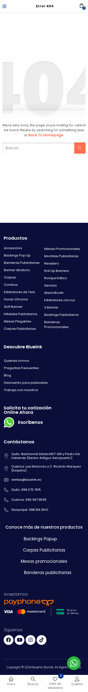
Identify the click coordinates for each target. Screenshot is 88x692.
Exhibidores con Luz (59, 300)
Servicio (50, 285)
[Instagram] (30, 640)
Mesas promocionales (44, 561)
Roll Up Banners (56, 270)
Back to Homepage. (46, 135)
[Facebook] (8, 640)
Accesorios (13, 248)
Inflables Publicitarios (20, 314)
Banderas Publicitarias (22, 262)
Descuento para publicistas (26, 382)
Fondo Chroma (16, 299)
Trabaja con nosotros (21, 390)
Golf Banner (13, 306)
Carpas (10, 277)
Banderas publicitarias (47, 572)
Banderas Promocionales (56, 324)
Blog (7, 375)
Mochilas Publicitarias (61, 256)
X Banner (51, 307)
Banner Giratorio (17, 270)
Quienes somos (16, 360)
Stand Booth (54, 292)
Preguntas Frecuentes (21, 368)
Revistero (51, 263)
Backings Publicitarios (61, 314)
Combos (11, 284)
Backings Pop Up (17, 255)
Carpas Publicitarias (20, 328)
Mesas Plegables (17, 321)
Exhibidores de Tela (19, 292)
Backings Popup (40, 539)
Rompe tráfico (55, 278)
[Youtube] (19, 640)
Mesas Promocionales (62, 248)
